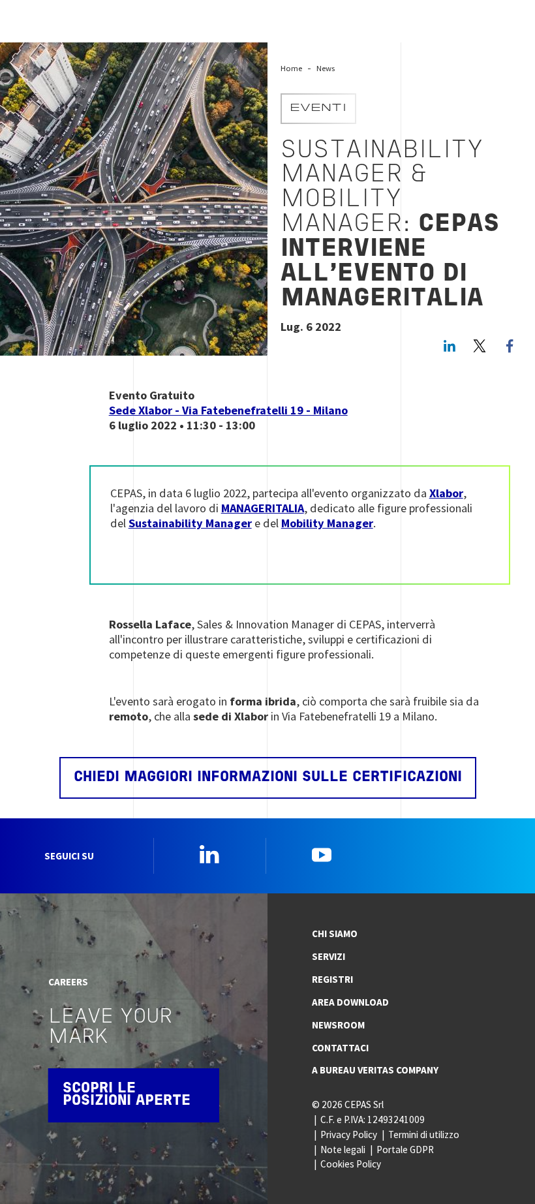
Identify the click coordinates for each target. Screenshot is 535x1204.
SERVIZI (328, 956)
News (325, 68)
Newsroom (338, 1025)
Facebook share (509, 346)
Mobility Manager (327, 523)
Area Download (350, 1002)
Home (291, 68)
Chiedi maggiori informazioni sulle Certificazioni (268, 777)
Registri (332, 979)
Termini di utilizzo (423, 1134)
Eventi (318, 108)
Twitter (479, 346)
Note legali (342, 1149)
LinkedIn (449, 346)
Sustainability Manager (190, 523)
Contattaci (340, 1048)
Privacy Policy (348, 1134)
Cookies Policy (350, 1164)
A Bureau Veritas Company (375, 1070)
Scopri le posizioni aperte (127, 1095)
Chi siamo (335, 933)
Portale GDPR (405, 1149)
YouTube (321, 854)
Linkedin (209, 854)
